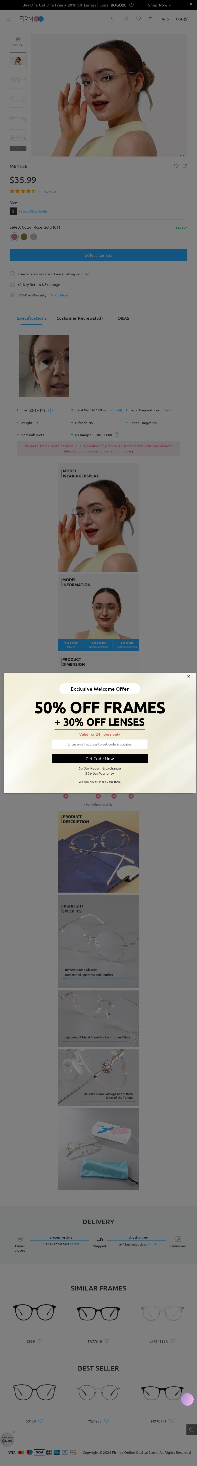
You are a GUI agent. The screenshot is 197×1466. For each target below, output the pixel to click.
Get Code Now (100, 758)
